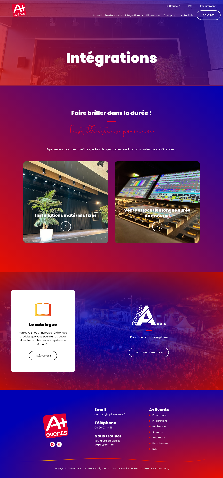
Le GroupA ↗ (173, 6)
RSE (190, 6)
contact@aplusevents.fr (110, 414)
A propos (169, 15)
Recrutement (208, 6)
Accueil (97, 15)
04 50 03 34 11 (103, 427)
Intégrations (132, 15)
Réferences (153, 15)
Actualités (187, 15)
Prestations (112, 15)
